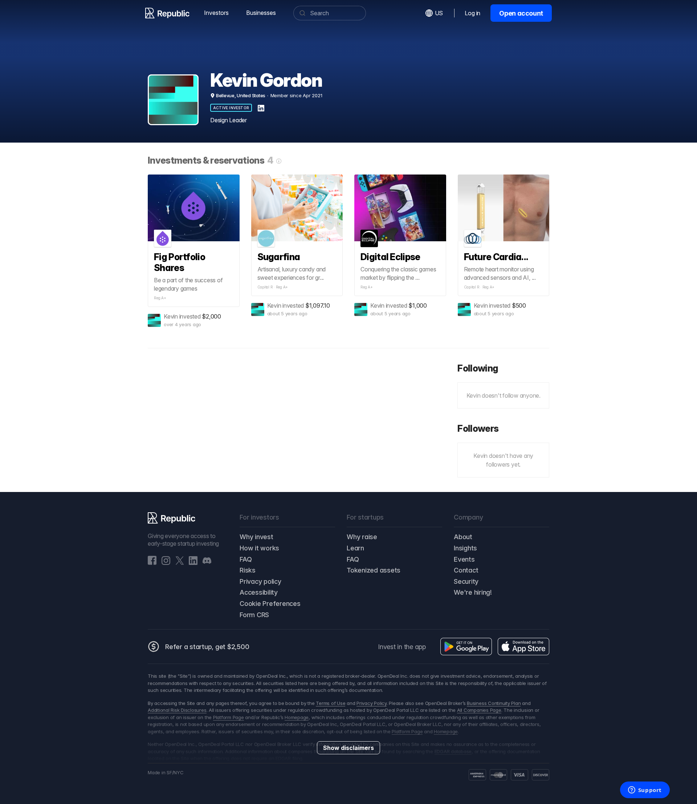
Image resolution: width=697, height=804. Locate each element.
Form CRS (254, 615)
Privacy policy (260, 581)
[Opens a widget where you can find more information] (645, 791)
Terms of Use (330, 703)
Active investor (231, 108)
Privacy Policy (371, 703)
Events (464, 559)
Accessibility (259, 592)
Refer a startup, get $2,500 (207, 647)
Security (466, 581)
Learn (355, 548)
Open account (521, 13)
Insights (465, 548)
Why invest (256, 537)
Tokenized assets (373, 570)
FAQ (246, 559)
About (463, 537)
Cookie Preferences (270, 603)
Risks (248, 570)
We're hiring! (473, 592)
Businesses (261, 12)
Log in (472, 13)
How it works (259, 548)
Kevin (171, 316)
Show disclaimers (348, 747)
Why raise (362, 537)
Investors (216, 12)
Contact (466, 570)
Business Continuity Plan (494, 703)
